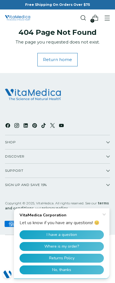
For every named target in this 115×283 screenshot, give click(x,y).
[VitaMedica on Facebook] (8, 126)
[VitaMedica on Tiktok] (44, 126)
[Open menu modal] (107, 18)
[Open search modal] (83, 18)
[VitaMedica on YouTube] (62, 126)
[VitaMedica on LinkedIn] (26, 126)
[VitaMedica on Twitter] (53, 126)
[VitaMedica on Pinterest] (35, 126)
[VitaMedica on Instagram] (17, 126)
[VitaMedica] (17, 18)
